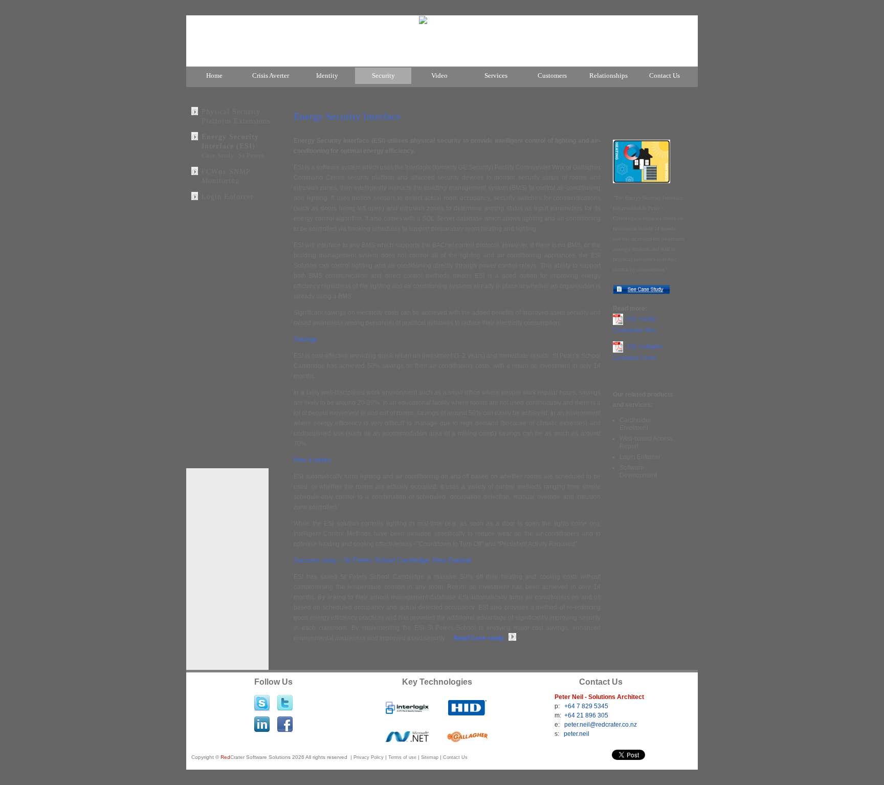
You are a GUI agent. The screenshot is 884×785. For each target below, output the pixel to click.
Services (495, 75)
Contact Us (664, 75)
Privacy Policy (368, 757)
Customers (552, 75)
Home (214, 75)
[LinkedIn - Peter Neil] (262, 716)
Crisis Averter (270, 75)
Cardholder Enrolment (635, 424)
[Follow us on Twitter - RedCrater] (285, 695)
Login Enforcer (228, 196)
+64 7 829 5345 (586, 706)
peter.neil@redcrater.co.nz (600, 724)
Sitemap (429, 757)
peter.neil (576, 733)
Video (439, 75)
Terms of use (402, 757)
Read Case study (481, 638)
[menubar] (442, 76)
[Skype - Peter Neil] (262, 695)
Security (383, 75)
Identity (327, 75)
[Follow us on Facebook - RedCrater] (285, 716)
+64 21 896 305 (586, 715)
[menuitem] (214, 76)
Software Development (638, 471)
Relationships (608, 75)
